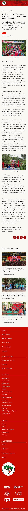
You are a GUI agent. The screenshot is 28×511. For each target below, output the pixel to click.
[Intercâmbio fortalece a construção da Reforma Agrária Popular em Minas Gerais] (14, 285)
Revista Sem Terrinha (8, 360)
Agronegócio (5, 378)
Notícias (4, 32)
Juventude (5, 400)
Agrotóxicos (5, 383)
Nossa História (6, 342)
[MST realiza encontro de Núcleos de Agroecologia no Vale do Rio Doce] (14, 308)
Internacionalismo (7, 397)
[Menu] (25, 3)
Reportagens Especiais (8, 453)
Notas (3, 457)
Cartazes (4, 364)
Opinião (4, 444)
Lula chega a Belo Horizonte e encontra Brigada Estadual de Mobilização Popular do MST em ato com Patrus (13, 269)
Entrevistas (5, 448)
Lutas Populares (6, 405)
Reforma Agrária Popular (9, 411)
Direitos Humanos (7, 391)
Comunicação (6, 386)
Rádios (4, 424)
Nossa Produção (6, 346)
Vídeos (4, 426)
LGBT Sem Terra (7, 402)
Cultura (4, 389)
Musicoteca (5, 432)
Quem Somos (6, 334)
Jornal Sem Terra (7, 368)
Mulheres (4, 408)
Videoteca (5, 435)
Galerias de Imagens (8, 429)
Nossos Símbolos (7, 338)
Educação (4, 351)
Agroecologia (5, 381)
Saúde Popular (6, 413)
